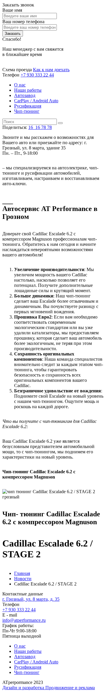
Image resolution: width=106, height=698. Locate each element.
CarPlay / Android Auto (36, 100)
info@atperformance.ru (24, 620)
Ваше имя (12, 10)
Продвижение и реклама (70, 687)
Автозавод (24, 95)
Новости (23, 578)
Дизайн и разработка (23, 687)
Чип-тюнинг (26, 111)
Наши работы (28, 90)
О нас (20, 84)
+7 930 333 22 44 (37, 74)
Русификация (27, 105)
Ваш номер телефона (23, 21)
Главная (22, 573)
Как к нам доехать (51, 69)
